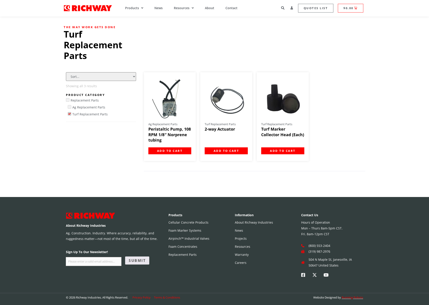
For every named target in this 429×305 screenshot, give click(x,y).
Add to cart (170, 151)
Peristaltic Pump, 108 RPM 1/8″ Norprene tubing (169, 134)
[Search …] (283, 8)
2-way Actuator (220, 129)
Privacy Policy (141, 297)
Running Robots (352, 297)
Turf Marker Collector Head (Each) (282, 131)
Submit (137, 260)
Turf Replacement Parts (220, 124)
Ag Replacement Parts (162, 124)
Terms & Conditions (167, 297)
